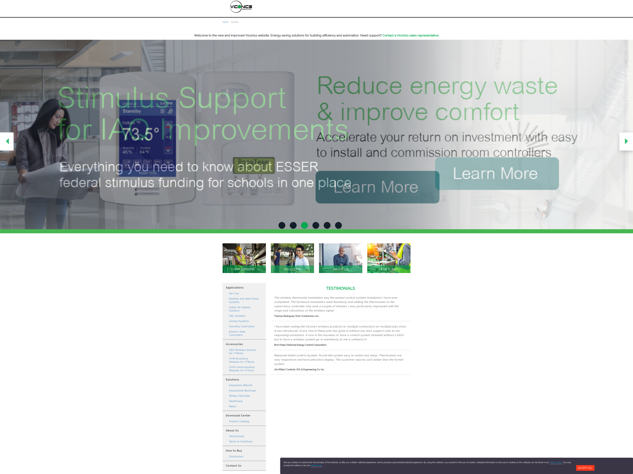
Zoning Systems (239, 321)
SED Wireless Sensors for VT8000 (242, 352)
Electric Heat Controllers (237, 333)
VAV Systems (237, 316)
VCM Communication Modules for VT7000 (242, 369)
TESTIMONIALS (340, 288)
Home (225, 22)
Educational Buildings (242, 390)
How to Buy (234, 450)
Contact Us (233, 465)
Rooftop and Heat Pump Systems (244, 300)
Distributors (236, 456)
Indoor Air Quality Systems (240, 309)
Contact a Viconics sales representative (410, 35)
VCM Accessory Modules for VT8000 (242, 360)
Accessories (234, 344)
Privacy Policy (556, 462)
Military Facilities (239, 396)
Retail (232, 406)
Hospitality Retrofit (241, 385)
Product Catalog (239, 421)
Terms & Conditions (241, 441)
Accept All (585, 468)
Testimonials (236, 436)
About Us (232, 430)
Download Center (238, 415)
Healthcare (236, 401)
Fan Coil (234, 293)
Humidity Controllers (242, 326)
